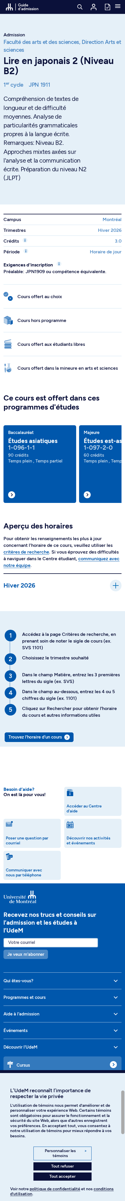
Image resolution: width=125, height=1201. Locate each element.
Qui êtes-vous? (18, 980)
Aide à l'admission (21, 1014)
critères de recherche (26, 552)
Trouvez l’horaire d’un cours (35, 737)
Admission (14, 35)
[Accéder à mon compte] (93, 7)
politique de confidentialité (55, 1188)
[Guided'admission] (62, 897)
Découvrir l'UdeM (20, 1047)
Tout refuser (62, 1166)
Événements (15, 1030)
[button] (117, 7)
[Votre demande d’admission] (107, 6)
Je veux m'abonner (25, 954)
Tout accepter (62, 1176)
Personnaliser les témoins (66, 1153)
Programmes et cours (24, 997)
